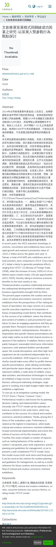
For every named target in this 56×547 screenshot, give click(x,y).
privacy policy (37, 536)
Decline (37, 542)
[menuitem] (34, 6)
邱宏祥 (5, 94)
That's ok (48, 542)
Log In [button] (39, 6)
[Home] (7, 6)
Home (5, 16)
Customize (6, 542)
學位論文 (41, 16)
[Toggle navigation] (50, 6)
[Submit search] (29, 6)
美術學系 (29, 16)
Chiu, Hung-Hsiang (11, 97)
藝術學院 (16, 16)
